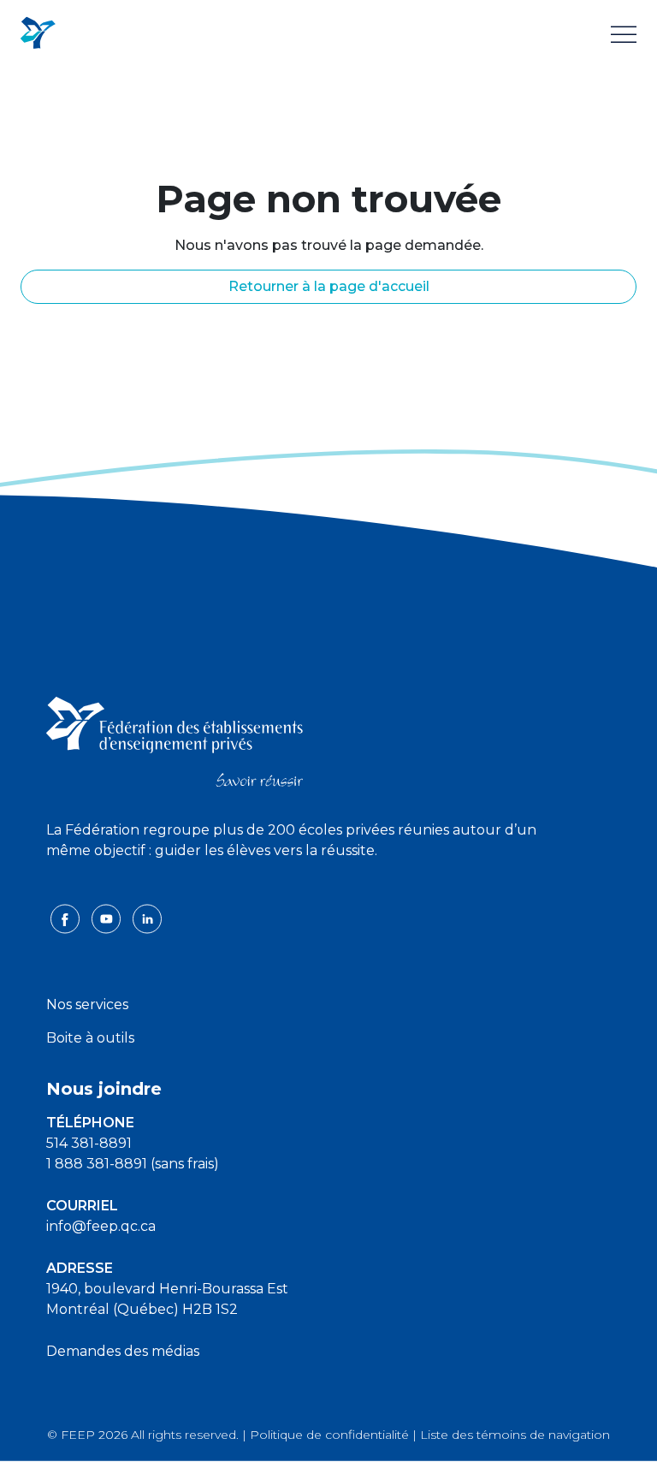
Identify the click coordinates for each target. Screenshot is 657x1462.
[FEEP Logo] (38, 33)
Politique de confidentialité (329, 1434)
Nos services (87, 1004)
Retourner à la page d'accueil (328, 286)
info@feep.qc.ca (101, 1226)
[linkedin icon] (147, 918)
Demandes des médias (122, 1351)
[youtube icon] (107, 918)
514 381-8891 (89, 1143)
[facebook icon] (66, 918)
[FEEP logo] (174, 740)
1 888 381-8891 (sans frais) (132, 1164)
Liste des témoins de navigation (515, 1434)
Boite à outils (90, 1038)
